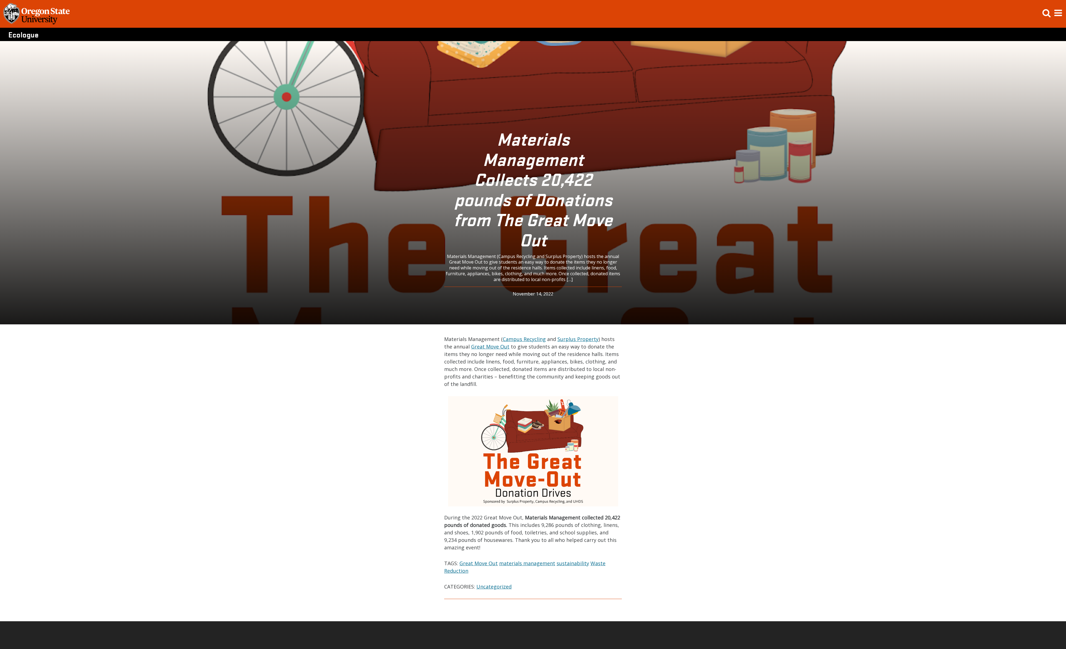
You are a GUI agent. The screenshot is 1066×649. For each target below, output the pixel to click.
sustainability (573, 563)
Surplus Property (578, 339)
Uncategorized (494, 586)
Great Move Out (490, 346)
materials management (527, 563)
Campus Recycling (524, 339)
